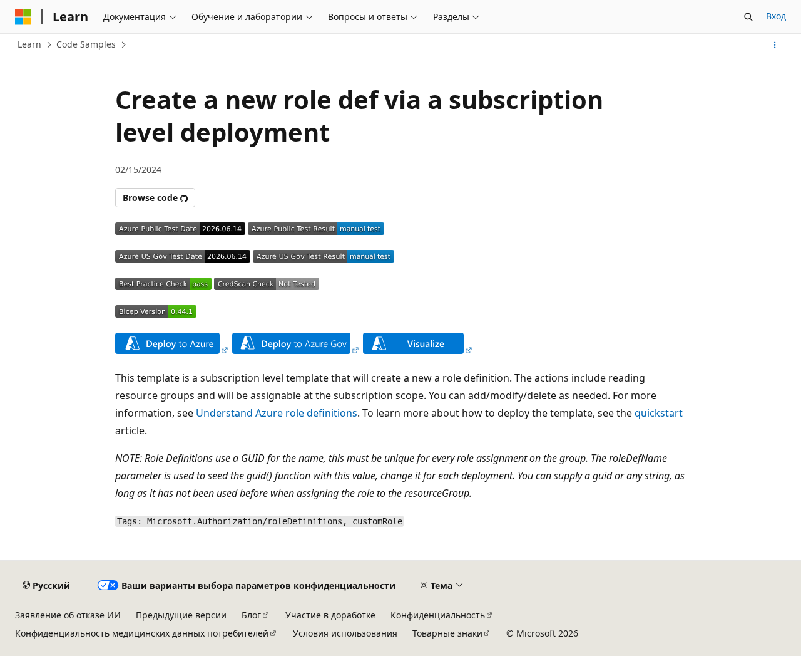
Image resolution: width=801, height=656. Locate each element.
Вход (776, 16)
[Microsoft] (23, 17)
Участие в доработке (330, 615)
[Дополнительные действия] (775, 45)
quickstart (659, 413)
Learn (29, 44)
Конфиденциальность (437, 615)
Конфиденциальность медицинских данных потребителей (141, 633)
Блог (251, 615)
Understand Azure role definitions (276, 413)
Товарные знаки (447, 633)
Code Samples (86, 44)
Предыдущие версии (181, 615)
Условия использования (345, 633)
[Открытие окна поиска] (748, 17)
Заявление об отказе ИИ (68, 615)
